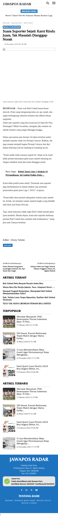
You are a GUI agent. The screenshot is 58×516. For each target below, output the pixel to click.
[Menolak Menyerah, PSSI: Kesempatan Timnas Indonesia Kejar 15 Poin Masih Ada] (9, 321)
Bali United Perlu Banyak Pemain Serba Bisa (23, 283)
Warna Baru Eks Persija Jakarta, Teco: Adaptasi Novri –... (29, 287)
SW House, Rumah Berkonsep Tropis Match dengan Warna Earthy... (31, 336)
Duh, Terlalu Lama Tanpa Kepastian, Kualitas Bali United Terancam (29, 298)
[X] (12, 253)
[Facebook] (5, 253)
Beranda (6, 23)
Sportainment (16, 23)
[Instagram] (26, 490)
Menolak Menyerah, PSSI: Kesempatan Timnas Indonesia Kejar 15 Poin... (32, 319)
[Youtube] (36, 490)
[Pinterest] (18, 253)
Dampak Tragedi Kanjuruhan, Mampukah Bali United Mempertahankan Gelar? (27, 292)
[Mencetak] (38, 253)
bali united (7, 245)
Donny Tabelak (18, 240)
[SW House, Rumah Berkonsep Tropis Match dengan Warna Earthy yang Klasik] (9, 338)
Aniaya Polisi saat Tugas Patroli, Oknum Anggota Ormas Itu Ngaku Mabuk (42, 268)
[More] (45, 253)
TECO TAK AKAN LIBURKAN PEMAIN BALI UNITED (27, 303)
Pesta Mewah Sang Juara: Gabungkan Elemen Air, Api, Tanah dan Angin (14, 268)
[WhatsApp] (25, 253)
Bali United (28, 23)
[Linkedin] (31, 253)
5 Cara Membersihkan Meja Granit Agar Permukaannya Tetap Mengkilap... (33, 352)
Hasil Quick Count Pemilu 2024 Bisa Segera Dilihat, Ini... (32, 367)
